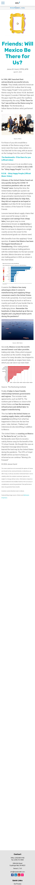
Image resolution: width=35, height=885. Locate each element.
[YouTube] (19, 875)
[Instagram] (22, 875)
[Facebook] (12, 875)
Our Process (17, 884)
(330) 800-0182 (19, 858)
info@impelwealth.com (17, 872)
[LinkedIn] (15, 875)
